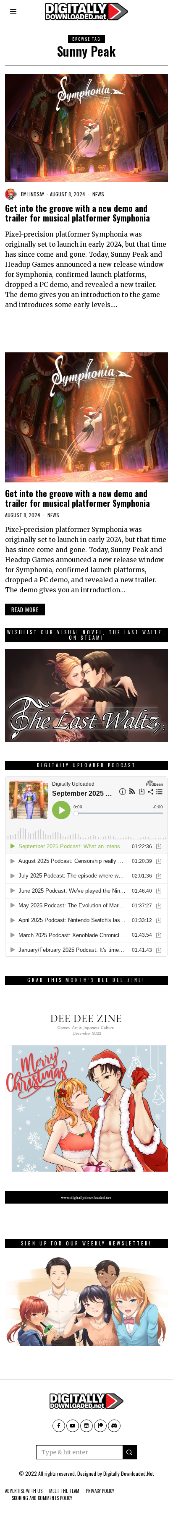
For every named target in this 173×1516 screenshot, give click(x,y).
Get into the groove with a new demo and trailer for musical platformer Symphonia (77, 213)
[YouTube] (72, 1426)
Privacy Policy (100, 1490)
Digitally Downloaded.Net (128, 1473)
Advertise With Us (23, 1490)
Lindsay (35, 194)
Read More (25, 609)
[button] (130, 1452)
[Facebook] (58, 1426)
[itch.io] (86, 1426)
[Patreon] (100, 1426)
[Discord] (114, 1426)
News (98, 194)
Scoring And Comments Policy (42, 1498)
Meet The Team (64, 1490)
